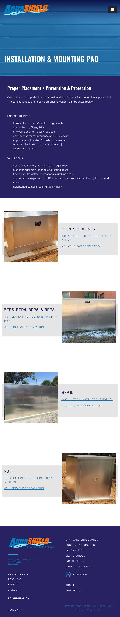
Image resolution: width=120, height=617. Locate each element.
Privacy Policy (13, 564)
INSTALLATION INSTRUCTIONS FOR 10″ (87, 399)
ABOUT (70, 585)
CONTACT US (74, 590)
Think (19, 562)
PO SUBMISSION (19, 598)
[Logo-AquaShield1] (27, 5)
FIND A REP (80, 574)
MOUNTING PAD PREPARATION (81, 246)
